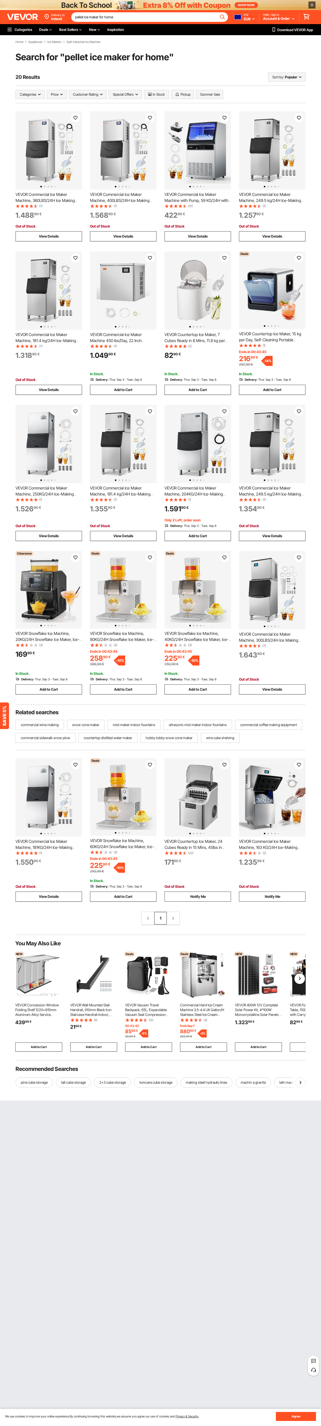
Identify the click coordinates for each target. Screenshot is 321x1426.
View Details (49, 236)
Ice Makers (54, 42)
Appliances (35, 42)
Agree (296, 1416)
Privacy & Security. (187, 1416)
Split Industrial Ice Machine (83, 42)
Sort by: (278, 77)
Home (19, 42)
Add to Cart (123, 390)
